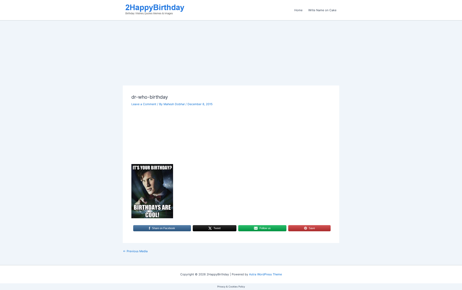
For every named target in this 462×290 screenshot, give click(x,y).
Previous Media (135, 251)
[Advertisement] (231, 58)
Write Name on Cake (322, 10)
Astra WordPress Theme (265, 274)
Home (298, 10)
